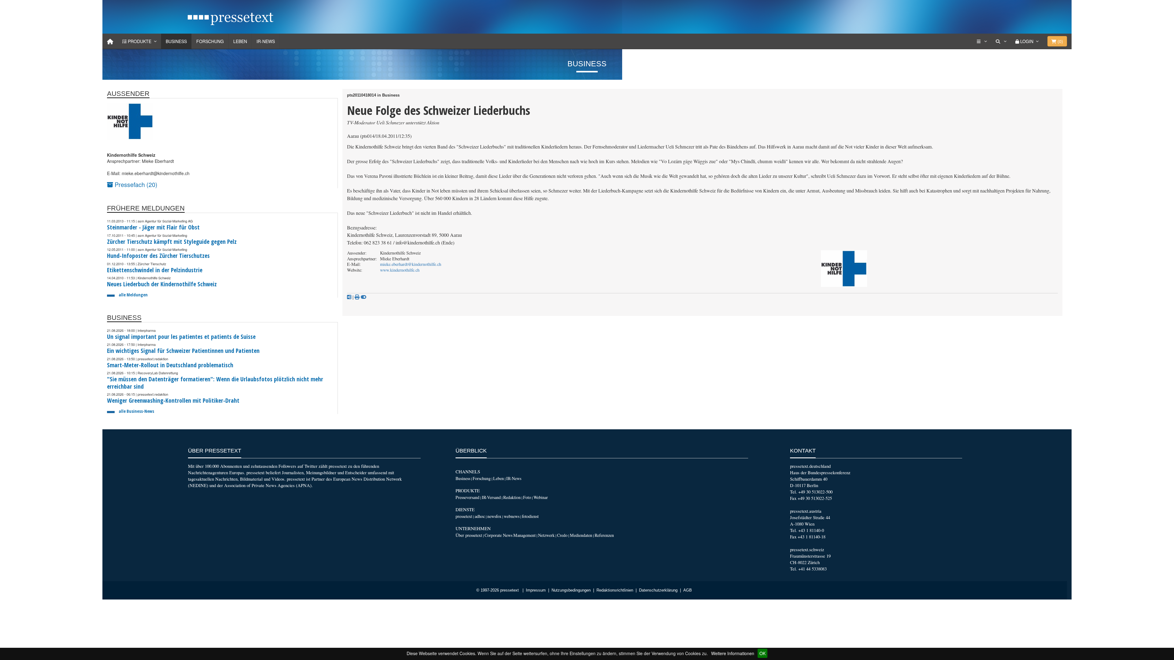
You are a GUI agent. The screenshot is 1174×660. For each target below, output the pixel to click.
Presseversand (467, 497)
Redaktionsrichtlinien (614, 590)
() (1059, 41)
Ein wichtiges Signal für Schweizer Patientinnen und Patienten (183, 350)
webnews (511, 516)
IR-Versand (491, 497)
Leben (240, 41)
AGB (687, 590)
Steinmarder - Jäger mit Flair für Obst (153, 227)
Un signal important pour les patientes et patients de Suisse (181, 336)
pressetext (464, 516)
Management (524, 535)
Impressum (536, 590)
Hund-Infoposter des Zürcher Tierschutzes (158, 255)
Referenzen (604, 535)
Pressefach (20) (135, 184)
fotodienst (530, 516)
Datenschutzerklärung (658, 590)
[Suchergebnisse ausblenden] (363, 297)
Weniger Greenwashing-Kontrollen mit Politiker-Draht (173, 400)
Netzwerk (546, 535)
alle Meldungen (133, 295)
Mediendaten (581, 535)
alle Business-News (136, 411)
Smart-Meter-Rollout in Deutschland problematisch (170, 365)
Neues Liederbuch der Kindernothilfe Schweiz (162, 284)
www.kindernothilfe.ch (399, 270)
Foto (527, 497)
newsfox (494, 516)
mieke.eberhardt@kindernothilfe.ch (410, 264)
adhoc (480, 516)
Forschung (210, 41)
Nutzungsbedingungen (571, 590)
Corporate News (498, 535)
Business (176, 41)
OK (762, 653)
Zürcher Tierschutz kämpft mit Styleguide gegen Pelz (172, 241)
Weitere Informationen (732, 653)
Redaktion (512, 497)
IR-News (266, 41)
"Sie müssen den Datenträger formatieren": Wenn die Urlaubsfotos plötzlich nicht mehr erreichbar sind (215, 383)
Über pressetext (469, 535)
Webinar (540, 497)
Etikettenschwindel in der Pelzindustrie (154, 270)
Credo (562, 535)
